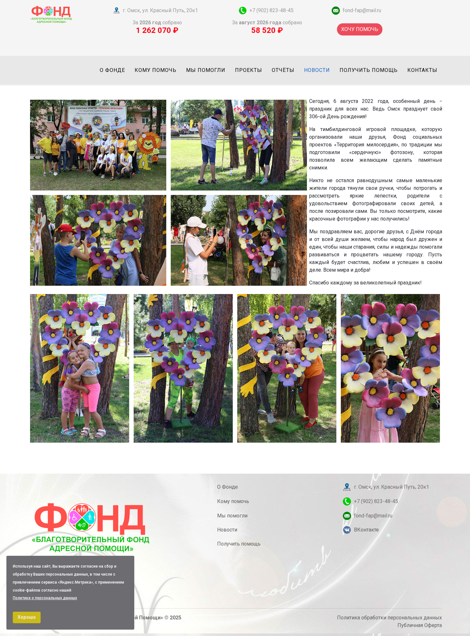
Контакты (422, 70)
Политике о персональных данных (45, 598)
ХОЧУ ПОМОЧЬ (359, 29)
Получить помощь (369, 70)
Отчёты (283, 70)
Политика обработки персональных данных (389, 618)
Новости (317, 70)
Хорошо (27, 617)
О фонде (112, 70)
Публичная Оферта (419, 625)
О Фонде (227, 487)
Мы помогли (205, 70)
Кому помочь (155, 70)
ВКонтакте (366, 530)
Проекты (248, 70)
